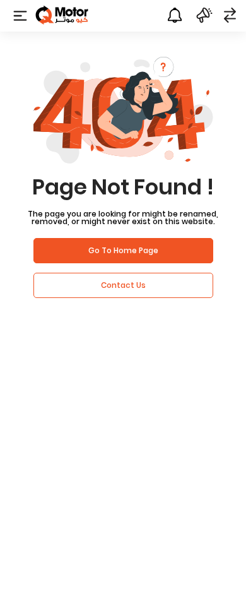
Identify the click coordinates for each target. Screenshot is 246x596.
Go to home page (123, 250)
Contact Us (123, 285)
